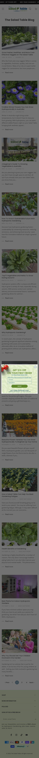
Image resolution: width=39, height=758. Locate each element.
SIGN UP (19, 386)
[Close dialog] (35, 367)
